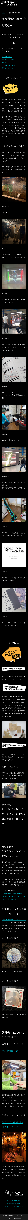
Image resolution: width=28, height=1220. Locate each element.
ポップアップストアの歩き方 (14, 1206)
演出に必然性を (7, 57)
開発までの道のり (15, 1200)
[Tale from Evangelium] (14, 1193)
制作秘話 (4, 62)
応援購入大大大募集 (8, 65)
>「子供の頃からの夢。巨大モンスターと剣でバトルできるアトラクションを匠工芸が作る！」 (14, 896)
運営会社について (7, 68)
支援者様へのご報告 (8, 59)
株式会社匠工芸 (10, 1051)
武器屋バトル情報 (15, 1203)
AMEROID (18, 1218)
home (3, 13)
